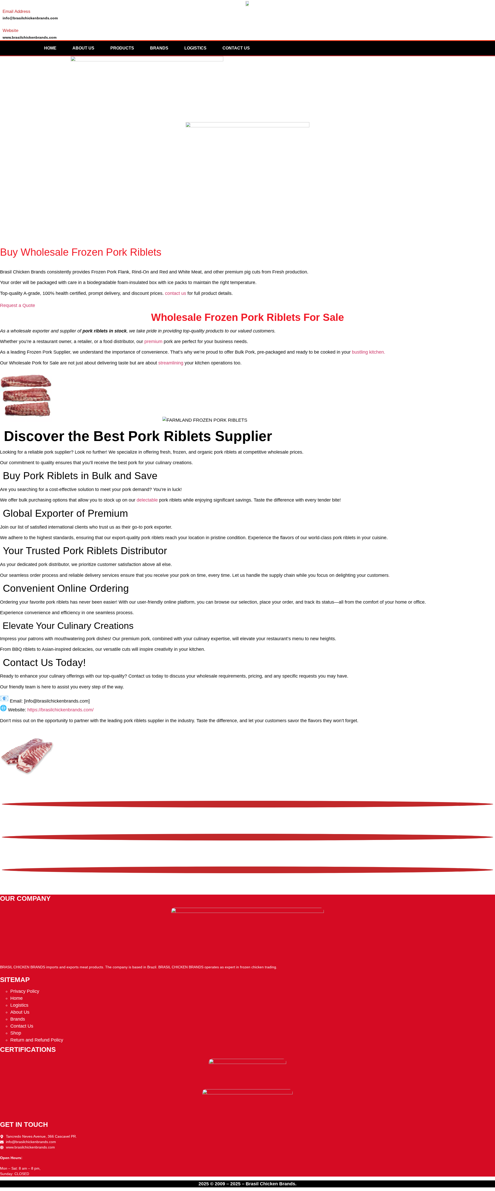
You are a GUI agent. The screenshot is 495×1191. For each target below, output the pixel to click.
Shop (15, 1033)
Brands (159, 48)
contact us (175, 293)
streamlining (170, 362)
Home (50, 48)
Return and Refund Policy (36, 1040)
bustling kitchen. (368, 352)
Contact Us (236, 48)
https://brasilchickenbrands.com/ (60, 709)
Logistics (195, 48)
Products (122, 48)
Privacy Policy (24, 991)
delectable (147, 500)
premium (153, 341)
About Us (83, 48)
